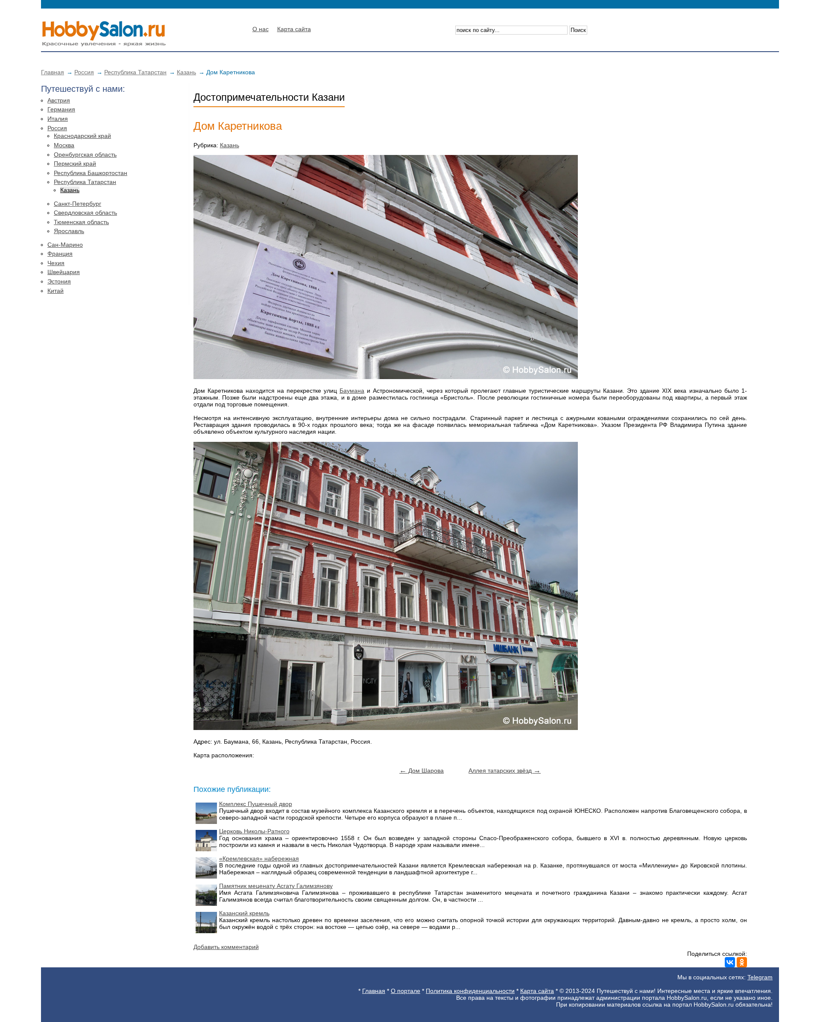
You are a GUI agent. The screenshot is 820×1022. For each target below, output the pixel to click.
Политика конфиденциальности (470, 990)
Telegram (760, 977)
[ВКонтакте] (730, 962)
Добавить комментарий (226, 946)
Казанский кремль (244, 913)
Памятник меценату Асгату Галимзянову (276, 885)
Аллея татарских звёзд (505, 770)
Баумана (352, 390)
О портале (405, 990)
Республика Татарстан (135, 72)
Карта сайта (294, 29)
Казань (186, 72)
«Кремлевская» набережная (259, 858)
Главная (52, 72)
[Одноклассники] (742, 962)
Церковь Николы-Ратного (254, 831)
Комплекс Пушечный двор (255, 803)
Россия (84, 72)
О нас (260, 29)
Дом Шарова (421, 770)
